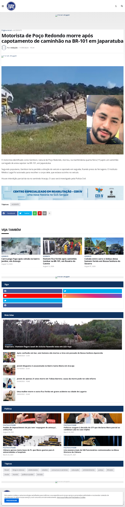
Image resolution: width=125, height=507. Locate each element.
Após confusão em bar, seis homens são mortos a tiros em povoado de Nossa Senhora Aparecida (60, 353)
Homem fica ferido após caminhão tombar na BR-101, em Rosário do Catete (60, 261)
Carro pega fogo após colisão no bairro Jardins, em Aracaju (20, 260)
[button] (3, 6)
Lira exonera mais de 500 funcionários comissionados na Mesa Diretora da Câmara (91, 451)
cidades (45, 470)
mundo (15, 474)
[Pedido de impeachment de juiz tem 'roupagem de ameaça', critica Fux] (32, 418)
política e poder (27, 474)
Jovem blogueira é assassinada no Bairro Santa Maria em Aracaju (45, 366)
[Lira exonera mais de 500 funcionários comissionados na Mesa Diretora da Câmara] (93, 441)
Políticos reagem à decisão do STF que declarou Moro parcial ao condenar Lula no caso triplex (92, 429)
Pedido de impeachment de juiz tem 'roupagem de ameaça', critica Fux (29, 429)
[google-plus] (92, 300)
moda (7, 474)
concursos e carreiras (60, 470)
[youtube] (32, 296)
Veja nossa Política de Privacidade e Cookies (71, 497)
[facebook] (32, 291)
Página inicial (6, 30)
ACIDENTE (17, 30)
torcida (39, 474)
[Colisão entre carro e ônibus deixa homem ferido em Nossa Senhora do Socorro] (104, 246)
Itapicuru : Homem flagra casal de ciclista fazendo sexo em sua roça (38, 346)
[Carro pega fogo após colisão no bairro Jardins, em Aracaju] (21, 246)
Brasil (7, 470)
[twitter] (92, 291)
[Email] (44, 213)
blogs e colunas (18, 470)
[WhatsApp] (35, 213)
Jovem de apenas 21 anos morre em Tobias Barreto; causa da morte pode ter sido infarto (56, 379)
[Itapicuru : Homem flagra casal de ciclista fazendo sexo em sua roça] (62, 335)
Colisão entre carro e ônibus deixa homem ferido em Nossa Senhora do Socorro (102, 261)
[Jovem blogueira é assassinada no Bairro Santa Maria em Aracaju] (9, 370)
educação (75, 470)
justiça (100, 470)
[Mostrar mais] (49, 213)
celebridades (33, 470)
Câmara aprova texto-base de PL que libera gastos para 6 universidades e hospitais (28, 451)
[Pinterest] (40, 213)
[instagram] (92, 296)
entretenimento (88, 470)
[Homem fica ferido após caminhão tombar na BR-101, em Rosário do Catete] (62, 246)
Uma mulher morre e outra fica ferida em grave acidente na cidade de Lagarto (52, 392)
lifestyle (110, 470)
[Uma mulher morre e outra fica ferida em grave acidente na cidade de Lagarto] (9, 396)
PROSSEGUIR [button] (11, 500)
